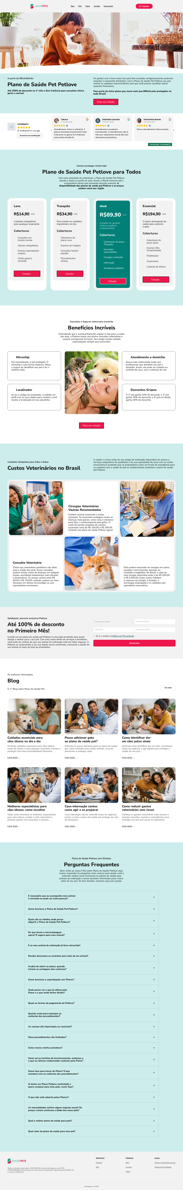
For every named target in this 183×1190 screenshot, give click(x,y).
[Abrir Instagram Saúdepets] (13, 1177)
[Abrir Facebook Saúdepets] (8, 1177)
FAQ (80, 6)
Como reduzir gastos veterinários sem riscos (138, 808)
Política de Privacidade (122, 636)
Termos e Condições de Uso (165, 1163)
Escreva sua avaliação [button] (30, 135)
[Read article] (34, 716)
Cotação (145, 6)
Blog (72, 6)
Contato (97, 6)
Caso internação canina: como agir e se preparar (81, 808)
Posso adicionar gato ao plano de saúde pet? (81, 739)
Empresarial (108, 6)
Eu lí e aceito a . (115, 636)
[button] (173, 130)
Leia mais (12, 757)
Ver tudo (168, 687)
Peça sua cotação (106, 101)
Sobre (87, 6)
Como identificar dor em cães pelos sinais (136, 739)
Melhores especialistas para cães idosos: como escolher (27, 808)
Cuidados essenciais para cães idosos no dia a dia (25, 739)
